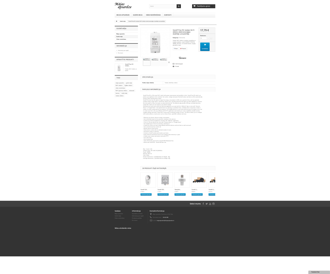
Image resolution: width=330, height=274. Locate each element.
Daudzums (203, 35)
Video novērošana (121, 39)
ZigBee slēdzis (128, 85)
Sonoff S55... (161, 189)
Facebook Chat (315, 272)
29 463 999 (165, 217)
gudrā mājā (129, 83)
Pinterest (183, 48)
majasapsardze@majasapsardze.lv (165, 220)
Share (176, 48)
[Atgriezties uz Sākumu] (116, 21)
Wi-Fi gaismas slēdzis (121, 90)
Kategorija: (175, 37)
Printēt (177, 66)
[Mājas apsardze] (131, 5)
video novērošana (120, 88)
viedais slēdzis (119, 95)
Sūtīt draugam (179, 63)
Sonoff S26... (144, 189)
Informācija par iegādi (123, 50)
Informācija (121, 46)
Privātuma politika (137, 218)
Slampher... (178, 189)
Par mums (120, 53)
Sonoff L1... (195, 189)
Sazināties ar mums (137, 213)
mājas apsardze (120, 83)
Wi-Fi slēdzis (119, 85)
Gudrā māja (119, 36)
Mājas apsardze (120, 34)
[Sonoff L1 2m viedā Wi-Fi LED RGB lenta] (199, 180)
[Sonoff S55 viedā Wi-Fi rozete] (165, 180)
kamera (117, 93)
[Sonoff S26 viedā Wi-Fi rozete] (148, 180)
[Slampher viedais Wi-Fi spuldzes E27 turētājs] (182, 180)
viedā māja (124, 93)
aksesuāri (131, 90)
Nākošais (169, 62)
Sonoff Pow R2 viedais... (129, 64)
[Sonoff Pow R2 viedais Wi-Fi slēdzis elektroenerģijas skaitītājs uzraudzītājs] (146, 62)
